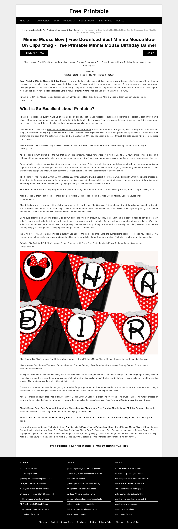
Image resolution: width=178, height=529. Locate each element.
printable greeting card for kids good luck (37, 494)
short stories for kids (29, 468)
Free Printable (89, 11)
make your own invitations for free (34, 488)
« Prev (150, 52)
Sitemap (119, 522)
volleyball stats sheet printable (33, 483)
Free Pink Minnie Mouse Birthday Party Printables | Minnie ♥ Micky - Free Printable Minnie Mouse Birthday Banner (82, 417)
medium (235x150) (88, 74)
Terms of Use (105, 20)
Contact (120, 20)
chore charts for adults (29, 514)
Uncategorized (85, 411)
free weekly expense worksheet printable (84, 473)
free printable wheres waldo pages (81, 488)
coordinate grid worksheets (31, 473)
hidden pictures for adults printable (34, 499)
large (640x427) (106, 74)
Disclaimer (69, 20)
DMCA (56, 20)
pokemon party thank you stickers (34, 509)
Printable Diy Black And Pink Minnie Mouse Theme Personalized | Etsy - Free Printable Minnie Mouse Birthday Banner (103, 427)
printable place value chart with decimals (84, 499)
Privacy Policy (42, 20)
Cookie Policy (86, 20)
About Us (25, 20)
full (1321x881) (71, 74)
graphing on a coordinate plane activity (36, 478)
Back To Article (34, 52)
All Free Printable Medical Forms (34, 504)
